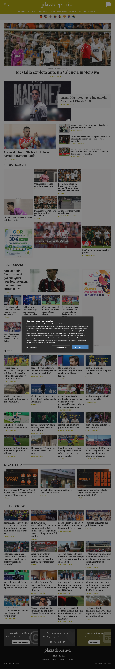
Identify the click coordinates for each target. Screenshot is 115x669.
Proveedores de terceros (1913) (73, 331)
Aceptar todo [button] (80, 347)
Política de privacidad (48, 342)
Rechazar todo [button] (61, 347)
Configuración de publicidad (42, 340)
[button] (32, 347)
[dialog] (57, 335)
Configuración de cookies (34, 342)
